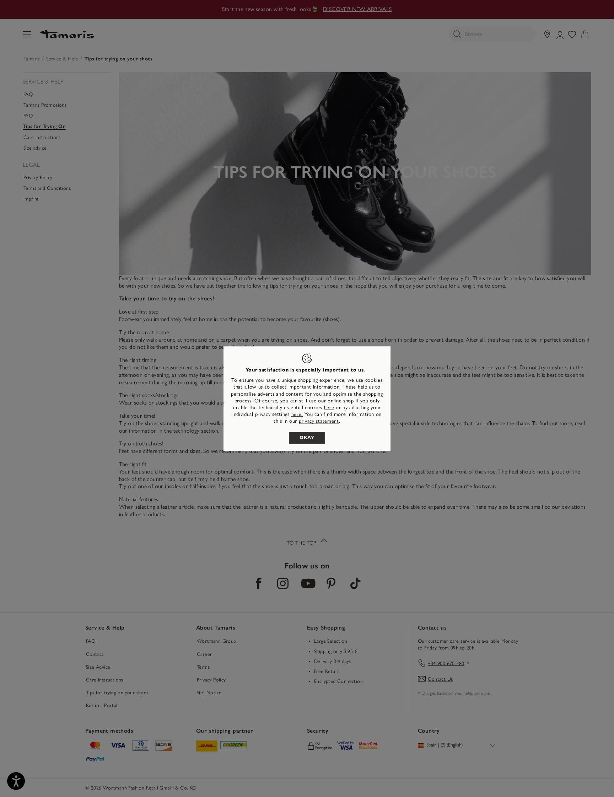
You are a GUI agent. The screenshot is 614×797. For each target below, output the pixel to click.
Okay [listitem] (307, 437)
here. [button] (297, 414)
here (329, 408)
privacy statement (319, 421)
